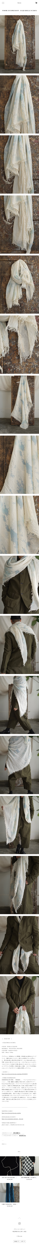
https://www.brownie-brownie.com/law (11, 1113)
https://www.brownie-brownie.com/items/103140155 (15, 1074)
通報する (4, 1144)
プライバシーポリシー (19, 1229)
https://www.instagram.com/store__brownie (12, 1119)
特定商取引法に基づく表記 (19, 1231)
